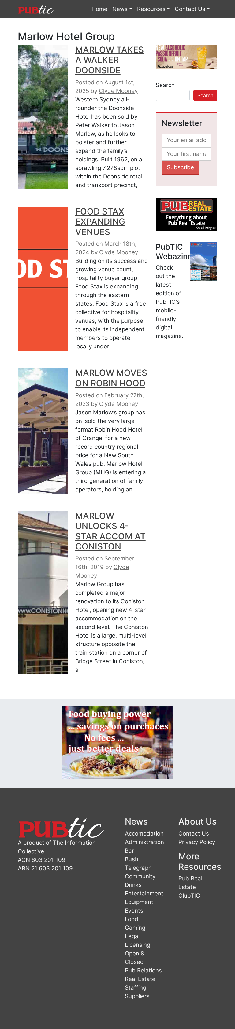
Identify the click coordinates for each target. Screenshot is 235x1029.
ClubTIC (189, 895)
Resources (151, 9)
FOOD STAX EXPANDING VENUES (100, 221)
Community (140, 876)
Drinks (133, 884)
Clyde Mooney (118, 90)
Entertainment (144, 893)
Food (131, 919)
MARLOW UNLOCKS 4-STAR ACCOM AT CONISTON (110, 531)
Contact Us (190, 9)
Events (134, 910)
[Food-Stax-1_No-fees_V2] (117, 742)
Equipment (139, 902)
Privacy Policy (196, 842)
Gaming (135, 927)
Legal (132, 936)
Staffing (135, 987)
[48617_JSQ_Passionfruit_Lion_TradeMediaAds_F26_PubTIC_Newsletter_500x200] (186, 56)
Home (99, 9)
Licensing (137, 944)
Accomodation (144, 833)
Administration (144, 842)
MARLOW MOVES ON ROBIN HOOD (111, 378)
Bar (129, 850)
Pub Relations (143, 970)
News (120, 9)
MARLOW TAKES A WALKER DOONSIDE (109, 60)
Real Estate (140, 979)
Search (165, 85)
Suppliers (137, 996)
